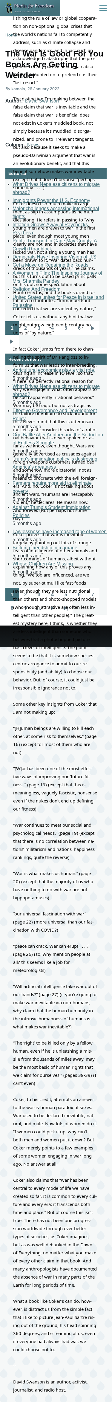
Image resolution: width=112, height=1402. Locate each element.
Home (11, 35)
